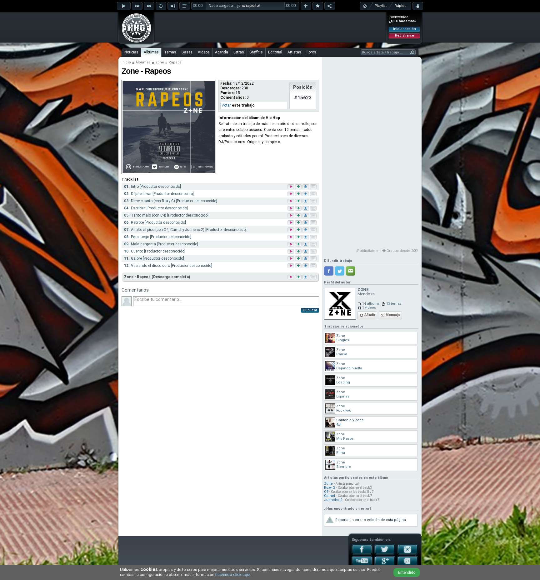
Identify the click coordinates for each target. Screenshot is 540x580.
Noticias (131, 52)
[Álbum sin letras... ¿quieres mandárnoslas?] (313, 277)
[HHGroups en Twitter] (384, 553)
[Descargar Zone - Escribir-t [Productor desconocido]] (306, 209)
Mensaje (393, 315)
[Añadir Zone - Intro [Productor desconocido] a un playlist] (298, 187)
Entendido (406, 572)
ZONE (363, 289)
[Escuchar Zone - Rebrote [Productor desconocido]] (291, 223)
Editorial (275, 52)
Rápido (401, 6)
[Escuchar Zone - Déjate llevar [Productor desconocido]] (291, 194)
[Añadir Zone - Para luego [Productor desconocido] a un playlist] (298, 237)
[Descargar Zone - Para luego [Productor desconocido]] (306, 237)
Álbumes (151, 52)
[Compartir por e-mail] (350, 271)
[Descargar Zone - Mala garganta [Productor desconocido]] (306, 245)
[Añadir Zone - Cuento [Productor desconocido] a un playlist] (298, 252)
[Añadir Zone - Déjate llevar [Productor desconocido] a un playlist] (298, 194)
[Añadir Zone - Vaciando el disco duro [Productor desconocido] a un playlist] (298, 266)
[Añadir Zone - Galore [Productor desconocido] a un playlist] (298, 259)
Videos (204, 52)
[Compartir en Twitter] (339, 271)
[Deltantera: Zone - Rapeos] (169, 173)
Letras (238, 52)
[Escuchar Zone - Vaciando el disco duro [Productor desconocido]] (291, 266)
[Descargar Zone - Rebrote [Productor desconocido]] (306, 223)
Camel (329, 496)
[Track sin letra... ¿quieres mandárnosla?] (314, 187)
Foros (311, 52)
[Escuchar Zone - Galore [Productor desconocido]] (291, 259)
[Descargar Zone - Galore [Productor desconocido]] (306, 259)
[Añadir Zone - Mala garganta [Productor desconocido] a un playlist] (298, 245)
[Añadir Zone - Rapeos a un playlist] (298, 277)
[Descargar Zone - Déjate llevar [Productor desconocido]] (306, 194)
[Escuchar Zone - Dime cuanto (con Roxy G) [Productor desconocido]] (291, 201)
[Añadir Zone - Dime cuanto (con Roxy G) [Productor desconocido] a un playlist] (298, 201)
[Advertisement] (270, 27)
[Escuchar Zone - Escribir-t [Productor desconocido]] (291, 209)
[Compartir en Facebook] (328, 271)
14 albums (371, 304)
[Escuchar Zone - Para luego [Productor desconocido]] (291, 237)
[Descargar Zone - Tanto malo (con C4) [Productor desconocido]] (306, 216)
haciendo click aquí (232, 574)
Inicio (126, 62)
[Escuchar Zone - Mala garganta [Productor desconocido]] (291, 245)
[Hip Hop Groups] (134, 42)
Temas (170, 52)
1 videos (369, 308)
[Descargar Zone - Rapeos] (305, 277)
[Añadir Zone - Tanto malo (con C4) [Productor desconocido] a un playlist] (298, 216)
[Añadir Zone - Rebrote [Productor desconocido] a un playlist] (298, 223)
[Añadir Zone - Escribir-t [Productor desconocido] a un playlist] (298, 209)
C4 (326, 492)
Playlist (381, 6)
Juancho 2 (333, 500)
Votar (226, 105)
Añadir (370, 315)
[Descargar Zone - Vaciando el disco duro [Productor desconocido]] (306, 266)
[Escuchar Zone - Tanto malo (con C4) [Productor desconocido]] (291, 216)
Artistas (294, 52)
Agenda (221, 52)
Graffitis (256, 52)
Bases (187, 52)
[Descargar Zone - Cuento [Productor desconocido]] (306, 252)
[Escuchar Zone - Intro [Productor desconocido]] (291, 187)
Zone (159, 62)
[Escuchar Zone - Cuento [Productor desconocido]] (291, 252)
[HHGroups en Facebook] (362, 553)
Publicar (310, 310)
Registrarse (404, 35)
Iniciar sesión (404, 29)
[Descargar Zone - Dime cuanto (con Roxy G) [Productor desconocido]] (306, 201)
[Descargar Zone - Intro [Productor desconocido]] (306, 187)
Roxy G (329, 488)
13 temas (394, 304)
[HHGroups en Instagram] (407, 553)
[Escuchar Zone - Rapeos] (290, 277)
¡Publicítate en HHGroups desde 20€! (387, 251)
